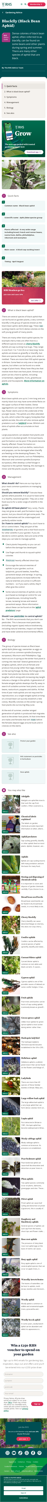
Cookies (35, 1462)
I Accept (23, 1488)
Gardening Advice (13, 12)
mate (33, 720)
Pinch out (10, 560)
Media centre (38, 1471)
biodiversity (7, 530)
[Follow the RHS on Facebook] (33, 1453)
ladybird (22, 423)
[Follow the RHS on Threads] (27, 1453)
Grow (23, 133)
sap (41, 326)
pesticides (19, 616)
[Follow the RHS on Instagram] (7, 1453)
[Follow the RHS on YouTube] (14, 1453)
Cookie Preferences (10, 1466)
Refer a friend (15, 1471)
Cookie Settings (23, 1498)
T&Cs (10, 1402)
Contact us (21, 1462)
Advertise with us (27, 1471)
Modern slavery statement (34, 1466)
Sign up (37, 1404)
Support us (12, 1462)
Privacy (28, 1462)
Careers (6, 1471)
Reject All (23, 1493)
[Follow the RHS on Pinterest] (39, 1453)
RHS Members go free (14, 290)
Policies (21, 1466)
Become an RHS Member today (23, 1433)
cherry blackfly (33, 343)
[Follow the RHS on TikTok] (20, 1453)
